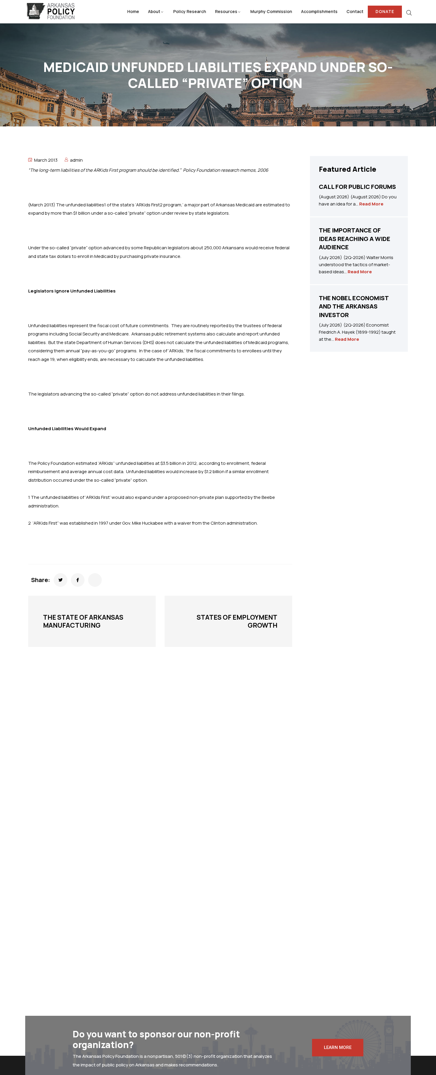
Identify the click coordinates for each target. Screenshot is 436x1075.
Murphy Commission (271, 11)
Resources (226, 11)
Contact (354, 11)
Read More (371, 204)
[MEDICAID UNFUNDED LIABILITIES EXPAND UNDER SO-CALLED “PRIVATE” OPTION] (60, 580)
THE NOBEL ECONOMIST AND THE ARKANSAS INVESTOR (354, 306)
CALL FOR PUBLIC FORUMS (357, 187)
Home (133, 11)
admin (76, 160)
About (154, 11)
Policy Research (189, 11)
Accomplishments (319, 11)
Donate (384, 11)
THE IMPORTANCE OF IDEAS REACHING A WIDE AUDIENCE (354, 238)
